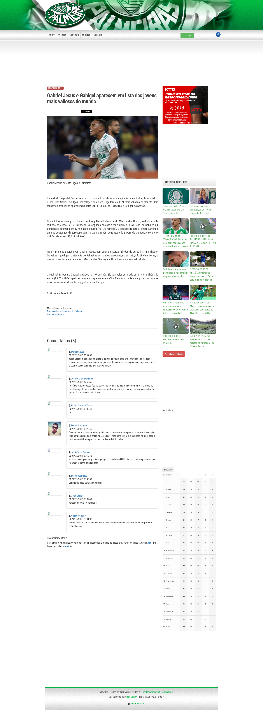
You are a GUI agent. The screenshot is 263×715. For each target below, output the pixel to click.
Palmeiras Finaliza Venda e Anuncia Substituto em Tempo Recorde (175, 210)
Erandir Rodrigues (79, 425)
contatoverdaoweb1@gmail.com (158, 692)
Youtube (86, 34)
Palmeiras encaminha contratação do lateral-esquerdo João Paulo (201, 210)
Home (52, 34)
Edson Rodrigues (79, 475)
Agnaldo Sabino (78, 515)
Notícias (62, 34)
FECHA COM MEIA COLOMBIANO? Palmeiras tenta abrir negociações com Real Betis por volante (175, 241)
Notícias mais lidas (56, 314)
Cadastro (74, 34)
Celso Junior (77, 495)
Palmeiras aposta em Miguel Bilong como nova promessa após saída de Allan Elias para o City (202, 308)
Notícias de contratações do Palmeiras (65, 311)
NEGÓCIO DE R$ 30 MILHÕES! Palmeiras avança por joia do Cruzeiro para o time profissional (203, 274)
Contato (97, 34)
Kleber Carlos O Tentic (81, 405)
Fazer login (187, 35)
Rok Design (131, 696)
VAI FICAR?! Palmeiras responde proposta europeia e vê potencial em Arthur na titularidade (175, 308)
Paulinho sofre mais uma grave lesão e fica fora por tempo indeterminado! (175, 273)
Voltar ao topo (137, 703)
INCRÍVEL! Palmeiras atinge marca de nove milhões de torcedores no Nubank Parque (202, 341)
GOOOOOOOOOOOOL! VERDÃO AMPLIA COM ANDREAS (173, 340)
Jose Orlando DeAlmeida (83, 378)
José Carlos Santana (80, 452)
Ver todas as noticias (174, 354)
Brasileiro (168, 469)
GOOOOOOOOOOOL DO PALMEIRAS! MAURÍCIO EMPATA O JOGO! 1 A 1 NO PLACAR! (203, 241)
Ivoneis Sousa (77, 351)
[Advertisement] (165, 10)
